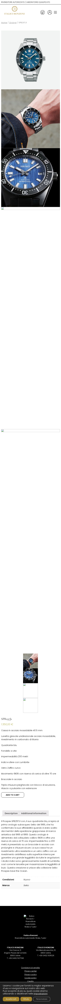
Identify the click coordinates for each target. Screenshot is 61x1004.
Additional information (33, 813)
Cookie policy (31, 978)
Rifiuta (26, 999)
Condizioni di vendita (30, 967)
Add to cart (13, 795)
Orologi (12, 22)
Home (4, 22)
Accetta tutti (11, 999)
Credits (30, 981)
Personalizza (41, 999)
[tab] (11, 813)
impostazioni (40, 993)
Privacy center (30, 971)
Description (11, 813)
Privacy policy (30, 974)
